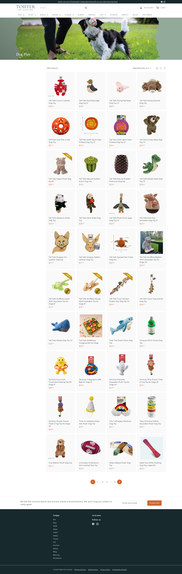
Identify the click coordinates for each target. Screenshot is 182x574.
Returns (147, 15)
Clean (68, 15)
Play (31, 15)
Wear (55, 15)
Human (114, 15)
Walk (43, 15)
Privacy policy (105, 569)
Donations (57, 558)
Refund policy (93, 569)
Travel (92, 15)
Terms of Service (80, 569)
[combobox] (63, 8)
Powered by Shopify (119, 569)
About (125, 15)
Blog (136, 15)
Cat (102, 15)
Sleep (81, 15)
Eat (20, 15)
